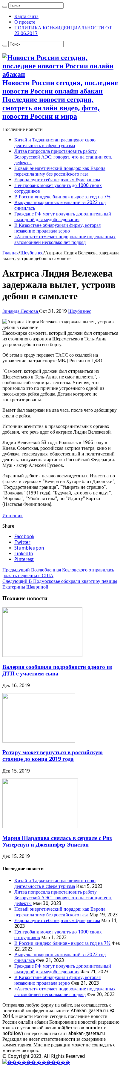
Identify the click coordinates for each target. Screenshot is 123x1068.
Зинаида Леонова (20, 311)
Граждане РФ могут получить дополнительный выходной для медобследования (62, 216)
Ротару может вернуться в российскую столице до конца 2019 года (52, 755)
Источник (12, 515)
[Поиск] (4, 7)
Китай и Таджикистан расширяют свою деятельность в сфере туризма (55, 142)
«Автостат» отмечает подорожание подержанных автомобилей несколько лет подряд (65, 239)
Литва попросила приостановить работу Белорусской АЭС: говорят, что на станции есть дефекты (63, 156)
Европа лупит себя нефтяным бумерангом (57, 179)
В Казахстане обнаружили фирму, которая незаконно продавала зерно (57, 228)
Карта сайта (26, 16)
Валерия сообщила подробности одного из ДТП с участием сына (57, 670)
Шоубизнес (31, 253)
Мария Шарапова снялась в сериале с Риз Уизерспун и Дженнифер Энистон (57, 841)
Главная (10, 253)
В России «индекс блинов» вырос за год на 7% (62, 197)
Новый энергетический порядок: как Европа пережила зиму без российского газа (59, 171)
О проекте (24, 22)
